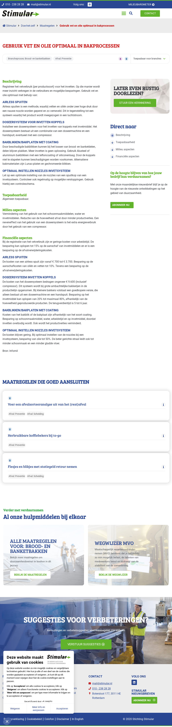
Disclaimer (63, 719)
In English (77, 719)
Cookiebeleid (34, 719)
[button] (124, 13)
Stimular (11, 25)
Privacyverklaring (14, 719)
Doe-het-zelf (28, 25)
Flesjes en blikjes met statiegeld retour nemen (42, 466)
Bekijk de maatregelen (30, 574)
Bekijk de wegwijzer (113, 574)
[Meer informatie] (163, 405)
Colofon (49, 719)
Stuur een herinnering (135, 102)
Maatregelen (47, 25)
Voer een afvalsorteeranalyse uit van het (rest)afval (47, 404)
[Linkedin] (90, 5)
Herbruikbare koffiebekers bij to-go (34, 435)
